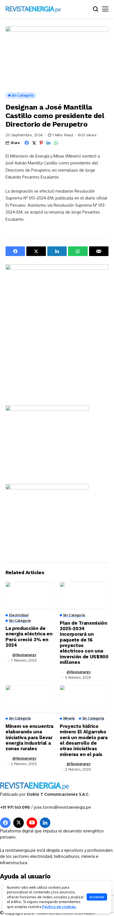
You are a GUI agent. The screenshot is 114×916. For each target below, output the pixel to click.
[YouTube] (32, 823)
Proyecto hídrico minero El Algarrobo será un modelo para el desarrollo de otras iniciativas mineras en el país (84, 740)
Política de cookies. (59, 906)
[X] (18, 823)
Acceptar (96, 897)
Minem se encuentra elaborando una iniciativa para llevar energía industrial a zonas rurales (29, 737)
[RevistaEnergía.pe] (40, 9)
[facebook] (5, 823)
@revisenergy (24, 655)
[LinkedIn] (45, 823)
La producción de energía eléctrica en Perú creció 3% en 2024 (29, 636)
